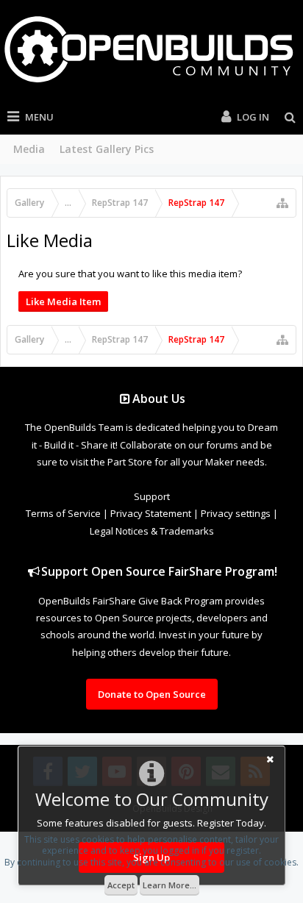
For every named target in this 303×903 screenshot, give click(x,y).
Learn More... (169, 884)
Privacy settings (236, 513)
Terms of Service (63, 513)
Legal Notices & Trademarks (152, 531)
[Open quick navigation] (282, 203)
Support (152, 496)
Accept (121, 884)
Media (29, 149)
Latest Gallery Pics (107, 149)
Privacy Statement (150, 513)
